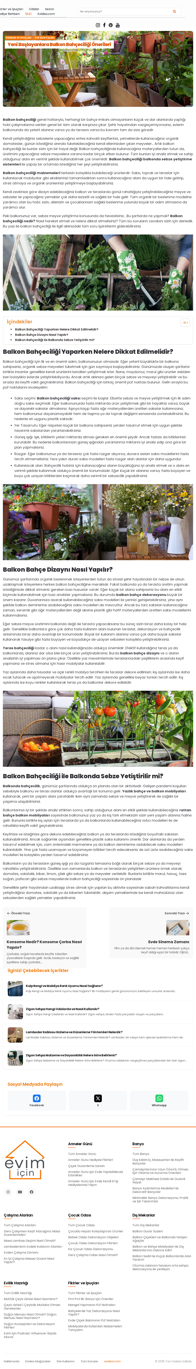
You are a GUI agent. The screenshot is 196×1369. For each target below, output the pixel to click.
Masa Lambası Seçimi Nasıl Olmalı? (30, 1240)
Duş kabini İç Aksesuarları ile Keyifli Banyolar (158, 1161)
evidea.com (112, 1361)
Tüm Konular (89, 1361)
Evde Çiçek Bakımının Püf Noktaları (94, 1320)
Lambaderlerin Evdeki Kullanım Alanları (33, 1246)
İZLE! (28, 14)
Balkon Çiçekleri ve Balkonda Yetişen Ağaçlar (159, 1239)
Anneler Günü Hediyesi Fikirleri (90, 1160)
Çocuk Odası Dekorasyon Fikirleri (93, 1243)
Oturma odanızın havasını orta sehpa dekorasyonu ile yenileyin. (160, 1267)
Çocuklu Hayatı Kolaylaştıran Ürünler (95, 1231)
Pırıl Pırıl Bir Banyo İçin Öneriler (91, 1299)
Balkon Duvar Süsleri (147, 1231)
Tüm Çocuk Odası (81, 1225)
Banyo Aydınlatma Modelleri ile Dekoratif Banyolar (155, 1190)
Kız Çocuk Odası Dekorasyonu (90, 1249)
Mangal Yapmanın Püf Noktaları (91, 1305)
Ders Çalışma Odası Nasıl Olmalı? (93, 1255)
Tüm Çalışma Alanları (20, 1225)
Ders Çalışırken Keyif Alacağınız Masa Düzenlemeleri (32, 1233)
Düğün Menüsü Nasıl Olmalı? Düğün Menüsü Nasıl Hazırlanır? (30, 1316)
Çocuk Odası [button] (79, 1215)
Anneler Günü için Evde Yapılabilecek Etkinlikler (95, 1173)
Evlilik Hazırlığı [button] (16, 1283)
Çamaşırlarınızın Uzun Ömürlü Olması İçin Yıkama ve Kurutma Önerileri (160, 1171)
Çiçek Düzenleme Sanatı (86, 1166)
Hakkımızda (11, 1361)
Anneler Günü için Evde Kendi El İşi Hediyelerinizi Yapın (93, 1183)
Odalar (34, 9)
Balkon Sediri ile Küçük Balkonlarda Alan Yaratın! (161, 1258)
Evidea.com (46, 14)
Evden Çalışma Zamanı (21, 1252)
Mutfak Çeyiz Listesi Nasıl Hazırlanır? (31, 1299)
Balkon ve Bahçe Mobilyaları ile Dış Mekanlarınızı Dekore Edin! (158, 1248)
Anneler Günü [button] (80, 1144)
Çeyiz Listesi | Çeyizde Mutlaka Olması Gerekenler (32, 1306)
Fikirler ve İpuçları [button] (83, 1283)
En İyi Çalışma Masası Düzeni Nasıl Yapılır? (29, 1260)
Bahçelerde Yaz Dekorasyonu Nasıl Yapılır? (94, 1312)
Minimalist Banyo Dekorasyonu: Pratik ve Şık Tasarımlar (160, 1199)
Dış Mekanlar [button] (143, 1215)
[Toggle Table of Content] (183, 322)
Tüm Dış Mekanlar (145, 1225)
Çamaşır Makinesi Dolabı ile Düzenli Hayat (158, 1180)
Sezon (49, 9)
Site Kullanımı (65, 1361)
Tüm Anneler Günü (82, 1154)
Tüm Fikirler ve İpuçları (85, 1293)
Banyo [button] (138, 1144)
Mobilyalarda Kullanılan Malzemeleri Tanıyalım (95, 1328)
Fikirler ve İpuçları (18, 38)
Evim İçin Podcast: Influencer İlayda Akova (30, 1335)
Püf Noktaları (44, 38)
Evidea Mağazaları (38, 1361)
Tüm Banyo (140, 1154)
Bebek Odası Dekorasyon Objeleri (93, 1237)
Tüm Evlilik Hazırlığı (18, 1293)
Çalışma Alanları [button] (18, 1215)
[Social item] (98, 25)
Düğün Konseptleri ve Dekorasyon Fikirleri (29, 1325)
